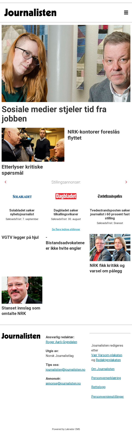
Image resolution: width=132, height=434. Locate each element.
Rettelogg (98, 387)
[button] (5, 181)
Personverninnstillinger (107, 396)
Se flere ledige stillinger (66, 229)
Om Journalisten (102, 369)
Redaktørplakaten (108, 360)
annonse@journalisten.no (63, 383)
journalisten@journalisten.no (65, 369)
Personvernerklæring (106, 378)
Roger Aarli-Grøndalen (61, 342)
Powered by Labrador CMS (66, 429)
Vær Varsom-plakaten (106, 355)
